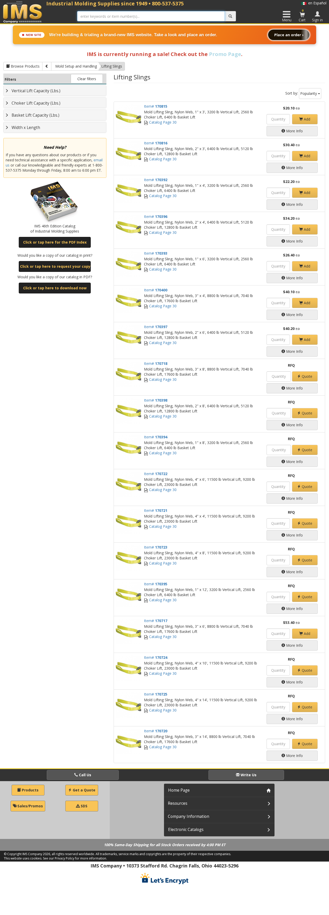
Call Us (84, 774)
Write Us (248, 774)
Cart (302, 15)
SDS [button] (83, 805)
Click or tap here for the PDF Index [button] (55, 242)
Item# (155, 106)
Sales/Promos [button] (29, 805)
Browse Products (25, 66)
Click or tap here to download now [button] (55, 287)
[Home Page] (23, 12)
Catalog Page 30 (162, 122)
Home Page (179, 790)
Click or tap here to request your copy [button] (55, 266)
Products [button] (30, 790)
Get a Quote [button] (83, 790)
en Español (316, 3)
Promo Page (225, 54)
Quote (306, 376)
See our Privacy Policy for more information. (75, 858)
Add (306, 119)
